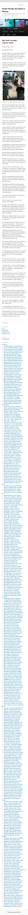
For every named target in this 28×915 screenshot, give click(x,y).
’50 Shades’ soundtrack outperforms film (13, 708)
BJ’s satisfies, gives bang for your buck (13, 609)
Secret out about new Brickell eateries (12, 681)
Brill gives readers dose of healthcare (12, 462)
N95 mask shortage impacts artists (12, 381)
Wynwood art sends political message (12, 400)
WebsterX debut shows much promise (12, 795)
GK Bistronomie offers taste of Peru (12, 643)
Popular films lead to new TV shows (12, 900)
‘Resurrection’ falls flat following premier (13, 866)
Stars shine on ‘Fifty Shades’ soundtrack (13, 789)
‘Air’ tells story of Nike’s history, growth (13, 498)
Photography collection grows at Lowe (13, 384)
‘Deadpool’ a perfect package (10, 506)
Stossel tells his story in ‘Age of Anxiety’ (13, 481)
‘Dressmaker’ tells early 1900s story (12, 409)
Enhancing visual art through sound (12, 366)
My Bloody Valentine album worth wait (13, 773)
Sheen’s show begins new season (11, 901)
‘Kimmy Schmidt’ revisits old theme (12, 862)
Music (3, 34)
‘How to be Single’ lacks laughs (11, 522)
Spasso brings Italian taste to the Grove (13, 682)
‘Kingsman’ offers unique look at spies (13, 527)
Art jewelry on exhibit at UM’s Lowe (12, 354)
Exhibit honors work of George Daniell (13, 370)
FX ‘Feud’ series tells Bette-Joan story (12, 892)
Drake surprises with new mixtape (11, 736)
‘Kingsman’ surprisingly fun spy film (12, 528)
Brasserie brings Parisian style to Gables (13, 617)
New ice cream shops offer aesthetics (12, 670)
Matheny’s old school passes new (11, 468)
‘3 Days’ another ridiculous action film (13, 497)
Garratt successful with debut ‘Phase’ (12, 746)
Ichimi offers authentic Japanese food (12, 651)
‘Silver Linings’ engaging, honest (11, 549)
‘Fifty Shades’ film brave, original (11, 512)
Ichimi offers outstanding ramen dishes (13, 652)
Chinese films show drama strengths (12, 566)
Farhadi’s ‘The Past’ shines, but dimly (12, 570)
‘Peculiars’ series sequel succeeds (12, 441)
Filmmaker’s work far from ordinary (12, 371)
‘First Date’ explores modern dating (12, 808)
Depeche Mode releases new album (12, 732)
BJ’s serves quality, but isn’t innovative (13, 611)
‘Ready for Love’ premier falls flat (11, 865)
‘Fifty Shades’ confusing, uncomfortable (13, 511)
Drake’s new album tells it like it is (12, 739)
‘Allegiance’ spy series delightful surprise (13, 841)
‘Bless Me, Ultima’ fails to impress (12, 503)
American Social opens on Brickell (12, 605)
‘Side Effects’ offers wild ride (10, 544)
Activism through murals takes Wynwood (13, 351)
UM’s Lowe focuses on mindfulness (12, 398)
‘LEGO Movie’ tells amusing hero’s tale (13, 533)
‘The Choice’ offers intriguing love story (13, 552)
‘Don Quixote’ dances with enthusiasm (13, 485)
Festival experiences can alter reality (12, 741)
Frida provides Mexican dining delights (13, 641)
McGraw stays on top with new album (12, 766)
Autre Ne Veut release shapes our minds (13, 722)
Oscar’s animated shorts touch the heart (13, 587)
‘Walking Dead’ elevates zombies (11, 877)
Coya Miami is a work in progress (11, 627)
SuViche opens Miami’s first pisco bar (13, 689)
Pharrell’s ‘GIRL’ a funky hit (10, 779)
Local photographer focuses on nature (13, 374)
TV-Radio (14, 34)
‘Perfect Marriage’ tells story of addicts (13, 443)
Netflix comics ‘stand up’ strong (11, 893)
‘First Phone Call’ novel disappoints (12, 414)
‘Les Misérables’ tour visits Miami (11, 814)
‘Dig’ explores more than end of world (12, 851)
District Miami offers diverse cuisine (12, 633)
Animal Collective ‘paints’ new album (12, 716)
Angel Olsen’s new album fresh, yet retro (13, 714)
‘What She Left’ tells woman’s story (12, 457)
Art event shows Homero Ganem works (13, 352)
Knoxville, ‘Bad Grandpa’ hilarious (12, 574)
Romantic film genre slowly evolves (12, 592)
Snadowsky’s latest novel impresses (12, 476)
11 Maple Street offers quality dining (12, 600)
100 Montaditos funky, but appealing (12, 598)
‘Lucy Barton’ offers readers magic (12, 433)
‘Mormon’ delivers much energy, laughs (13, 817)
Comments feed (5, 332)
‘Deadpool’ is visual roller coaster (11, 508)
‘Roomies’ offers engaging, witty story (12, 444)
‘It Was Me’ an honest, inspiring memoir (13, 425)
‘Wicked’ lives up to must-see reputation (13, 822)
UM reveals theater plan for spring (11, 835)
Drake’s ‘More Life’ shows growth (11, 738)
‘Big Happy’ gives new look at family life (13, 846)
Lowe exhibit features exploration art (12, 376)
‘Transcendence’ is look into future (12, 454)
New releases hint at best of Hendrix (12, 776)
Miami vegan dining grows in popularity (13, 662)
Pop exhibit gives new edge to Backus (12, 385)
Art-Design (15, 28)
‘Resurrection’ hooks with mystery (12, 868)
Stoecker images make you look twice (12, 392)
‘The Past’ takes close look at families (12, 451)
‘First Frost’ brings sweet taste (11, 413)
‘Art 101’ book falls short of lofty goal (12, 406)
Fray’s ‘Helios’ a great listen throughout (13, 744)
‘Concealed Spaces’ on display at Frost (13, 346)
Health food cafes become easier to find (13, 646)
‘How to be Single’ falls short (10, 520)
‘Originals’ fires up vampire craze (11, 863)
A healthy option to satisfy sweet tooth (13, 601)
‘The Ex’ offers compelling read (11, 449)
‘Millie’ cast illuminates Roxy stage (12, 816)
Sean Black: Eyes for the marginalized (12, 389)
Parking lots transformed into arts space (13, 382)
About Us (9, 28)
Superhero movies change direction (12, 593)
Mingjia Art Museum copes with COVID (13, 379)
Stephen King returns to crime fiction (12, 479)
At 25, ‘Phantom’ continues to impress (13, 824)
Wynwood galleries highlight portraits (12, 401)
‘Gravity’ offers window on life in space (13, 517)
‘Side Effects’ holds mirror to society (12, 543)
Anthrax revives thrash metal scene (12, 717)
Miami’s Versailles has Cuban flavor (12, 665)
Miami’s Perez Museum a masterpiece (12, 378)
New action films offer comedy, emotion (13, 581)
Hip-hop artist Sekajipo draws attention (13, 749)
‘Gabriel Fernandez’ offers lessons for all (13, 854)
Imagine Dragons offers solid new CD (12, 757)
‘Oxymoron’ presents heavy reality (12, 711)
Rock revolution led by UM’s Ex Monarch (13, 784)
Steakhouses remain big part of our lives (13, 685)
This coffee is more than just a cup (12, 695)
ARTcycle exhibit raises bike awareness (13, 355)
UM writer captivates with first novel (12, 482)
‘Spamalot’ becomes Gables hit (11, 819)
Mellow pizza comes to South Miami (12, 660)
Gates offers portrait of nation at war (12, 465)
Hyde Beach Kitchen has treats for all (12, 649)
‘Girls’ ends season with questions (12, 855)
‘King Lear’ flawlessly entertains (11, 812)
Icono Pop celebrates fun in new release (13, 754)
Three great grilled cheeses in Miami (12, 697)
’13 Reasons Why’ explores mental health (13, 838)
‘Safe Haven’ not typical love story (12, 541)
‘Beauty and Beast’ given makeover (12, 501)
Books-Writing (5, 31)
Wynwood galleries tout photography (12, 403)
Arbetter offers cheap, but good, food (12, 608)
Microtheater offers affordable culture (12, 830)
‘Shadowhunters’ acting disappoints (12, 871)
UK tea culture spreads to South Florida (13, 703)
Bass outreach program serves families (13, 358)
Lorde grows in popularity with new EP (13, 765)
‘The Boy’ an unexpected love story (12, 447)
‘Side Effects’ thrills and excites (11, 546)
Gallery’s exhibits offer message (11, 373)
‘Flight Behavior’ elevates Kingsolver (12, 416)
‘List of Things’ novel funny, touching (12, 430)
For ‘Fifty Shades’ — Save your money (13, 573)
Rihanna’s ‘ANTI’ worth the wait (11, 782)
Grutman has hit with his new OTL (12, 644)
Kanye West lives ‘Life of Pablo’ (11, 760)
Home (3, 28)
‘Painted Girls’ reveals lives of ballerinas (13, 436)
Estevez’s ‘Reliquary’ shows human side (13, 368)
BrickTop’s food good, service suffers (12, 619)
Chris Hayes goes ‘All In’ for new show (13, 887)
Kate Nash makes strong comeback (12, 762)
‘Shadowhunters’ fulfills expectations (12, 873)
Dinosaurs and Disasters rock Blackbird (13, 733)
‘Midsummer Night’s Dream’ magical (12, 489)
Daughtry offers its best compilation (12, 730)
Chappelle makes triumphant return (12, 884)
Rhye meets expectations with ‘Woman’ (13, 781)
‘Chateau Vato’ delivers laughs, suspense (13, 505)
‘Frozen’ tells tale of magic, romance (12, 516)
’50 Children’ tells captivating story (12, 839)
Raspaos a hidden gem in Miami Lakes (13, 677)
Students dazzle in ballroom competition (13, 492)
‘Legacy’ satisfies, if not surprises (11, 428)
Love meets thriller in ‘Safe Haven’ (12, 578)
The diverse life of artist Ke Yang (11, 393)
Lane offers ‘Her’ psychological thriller (13, 466)
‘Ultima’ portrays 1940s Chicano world (12, 555)
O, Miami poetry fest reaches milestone (13, 473)
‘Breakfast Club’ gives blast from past (12, 804)
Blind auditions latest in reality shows (12, 882)
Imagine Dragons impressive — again (12, 755)
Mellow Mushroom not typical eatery (12, 658)
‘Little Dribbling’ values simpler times (12, 432)
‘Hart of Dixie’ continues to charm (11, 858)
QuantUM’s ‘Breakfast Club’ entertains (12, 832)
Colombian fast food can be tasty (11, 625)
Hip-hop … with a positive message (12, 747)
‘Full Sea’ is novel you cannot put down (13, 417)
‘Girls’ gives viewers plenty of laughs (12, 857)
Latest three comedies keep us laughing (13, 576)
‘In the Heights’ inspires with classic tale (13, 811)
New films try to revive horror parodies (13, 584)
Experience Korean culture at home (12, 638)
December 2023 (5, 339)
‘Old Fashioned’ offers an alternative (12, 536)
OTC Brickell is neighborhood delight (12, 671)
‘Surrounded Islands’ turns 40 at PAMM (13, 349)
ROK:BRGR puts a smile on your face (12, 679)
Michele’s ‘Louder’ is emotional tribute (13, 770)
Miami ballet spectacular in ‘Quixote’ (12, 490)
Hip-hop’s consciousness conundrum (12, 751)
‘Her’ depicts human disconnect (11, 519)
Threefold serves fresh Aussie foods (12, 698)
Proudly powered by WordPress (14, 912)
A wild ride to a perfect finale (10, 562)
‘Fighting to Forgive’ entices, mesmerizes (13, 411)
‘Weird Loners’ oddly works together (12, 879)
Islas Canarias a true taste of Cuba (12, 654)
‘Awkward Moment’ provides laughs (12, 495)
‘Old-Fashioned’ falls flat (9, 538)
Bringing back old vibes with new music (13, 725)
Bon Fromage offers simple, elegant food (13, 616)
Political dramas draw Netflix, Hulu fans (13, 897)
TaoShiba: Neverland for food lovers (12, 692)
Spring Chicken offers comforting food (13, 684)
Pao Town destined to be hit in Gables (12, 673)
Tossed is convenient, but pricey (11, 700)
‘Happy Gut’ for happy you (10, 420)
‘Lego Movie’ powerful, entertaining (12, 532)
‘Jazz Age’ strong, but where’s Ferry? (12, 709)
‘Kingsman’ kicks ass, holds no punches (13, 525)
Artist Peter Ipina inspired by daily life (12, 357)
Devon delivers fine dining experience (12, 628)
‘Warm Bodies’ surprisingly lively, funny (13, 557)
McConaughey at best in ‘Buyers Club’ (13, 579)
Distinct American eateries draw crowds (13, 632)
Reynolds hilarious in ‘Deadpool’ (11, 590)
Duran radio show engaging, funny (12, 889)
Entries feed (5, 330)
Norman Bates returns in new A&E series (13, 895)
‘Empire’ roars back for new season (12, 852)
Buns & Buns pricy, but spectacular (12, 622)
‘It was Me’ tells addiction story (11, 427)
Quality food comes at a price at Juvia (12, 674)
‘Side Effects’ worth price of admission (13, 547)
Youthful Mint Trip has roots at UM (12, 798)
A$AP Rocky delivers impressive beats (13, 712)
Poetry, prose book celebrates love (12, 474)
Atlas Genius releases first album (11, 720)
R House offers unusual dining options (13, 676)
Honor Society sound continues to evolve (13, 752)
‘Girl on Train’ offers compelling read (12, 419)
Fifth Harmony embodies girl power (12, 743)
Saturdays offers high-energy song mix (13, 785)
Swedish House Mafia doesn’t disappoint (13, 790)
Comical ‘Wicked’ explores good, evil (12, 827)
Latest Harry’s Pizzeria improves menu (13, 657)
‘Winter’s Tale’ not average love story (12, 558)
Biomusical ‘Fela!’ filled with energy (12, 825)
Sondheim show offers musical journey (13, 833)
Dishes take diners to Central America (12, 630)
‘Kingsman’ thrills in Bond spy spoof (12, 530)
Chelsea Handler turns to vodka (11, 463)
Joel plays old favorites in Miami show (13, 758)
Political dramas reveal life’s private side (13, 898)
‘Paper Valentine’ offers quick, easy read (13, 439)
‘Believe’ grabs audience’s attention (12, 843)
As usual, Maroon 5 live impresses (12, 719)
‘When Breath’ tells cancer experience (12, 458)
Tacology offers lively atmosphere (11, 690)
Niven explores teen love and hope (12, 470)
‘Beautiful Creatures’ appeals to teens (12, 500)
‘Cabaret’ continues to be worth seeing (13, 806)
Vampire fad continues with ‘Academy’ (13, 595)
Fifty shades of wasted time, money (12, 571)
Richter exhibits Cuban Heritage (11, 387)
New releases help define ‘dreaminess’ (13, 774)
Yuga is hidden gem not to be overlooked (13, 705)
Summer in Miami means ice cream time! (13, 687)
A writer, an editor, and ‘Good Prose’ (12, 460)
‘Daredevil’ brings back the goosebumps (13, 849)
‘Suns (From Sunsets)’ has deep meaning (13, 347)
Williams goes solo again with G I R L (12, 797)
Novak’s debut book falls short (11, 471)
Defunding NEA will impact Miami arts (12, 363)
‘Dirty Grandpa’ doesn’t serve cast (11, 509)
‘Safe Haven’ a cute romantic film (11, 539)
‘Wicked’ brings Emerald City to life (12, 820)
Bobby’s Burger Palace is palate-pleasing (13, 612)
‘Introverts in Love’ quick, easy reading (13, 424)
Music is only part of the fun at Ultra (12, 771)
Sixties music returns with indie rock (12, 787)
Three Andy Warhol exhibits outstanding (13, 395)
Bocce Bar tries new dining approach (12, 614)
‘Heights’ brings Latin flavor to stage (12, 809)
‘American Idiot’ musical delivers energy (13, 801)
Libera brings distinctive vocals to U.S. (13, 763)
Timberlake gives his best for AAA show (13, 792)
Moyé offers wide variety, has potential (13, 668)
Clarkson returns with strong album (12, 728)
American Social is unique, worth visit (13, 603)
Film (16, 31)
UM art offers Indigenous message (12, 397)
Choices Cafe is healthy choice (11, 624)
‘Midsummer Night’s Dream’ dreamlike (13, 487)
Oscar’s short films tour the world (11, 589)
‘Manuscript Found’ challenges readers (13, 435)
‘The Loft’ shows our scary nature (11, 554)
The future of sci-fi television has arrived (13, 904)
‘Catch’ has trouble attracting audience (13, 847)
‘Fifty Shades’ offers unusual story (12, 514)
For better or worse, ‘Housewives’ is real (13, 890)
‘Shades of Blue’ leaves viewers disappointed (14, 870)
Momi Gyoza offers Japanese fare (11, 666)
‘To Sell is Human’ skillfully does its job (13, 452)
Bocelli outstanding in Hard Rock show (13, 724)
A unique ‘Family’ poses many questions (13, 881)
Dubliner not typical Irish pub (10, 635)
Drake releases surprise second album (13, 735)
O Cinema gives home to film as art (12, 585)
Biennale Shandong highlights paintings (13, 360)
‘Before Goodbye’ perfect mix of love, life (13, 408)
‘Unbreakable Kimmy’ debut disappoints (13, 876)
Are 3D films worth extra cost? (11, 565)
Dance (11, 31)
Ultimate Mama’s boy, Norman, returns (13, 906)
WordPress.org (5, 333)
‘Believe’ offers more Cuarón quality (12, 844)
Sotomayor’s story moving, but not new (13, 478)
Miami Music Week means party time (12, 768)
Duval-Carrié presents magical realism (12, 365)
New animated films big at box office (12, 582)
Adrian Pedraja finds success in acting (13, 563)
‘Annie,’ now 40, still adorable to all (12, 803)
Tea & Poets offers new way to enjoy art (13, 693)
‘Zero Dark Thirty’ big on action (11, 560)
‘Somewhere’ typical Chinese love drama (13, 551)
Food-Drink (21, 31)
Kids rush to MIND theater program (12, 828)
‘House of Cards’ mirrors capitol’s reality (13, 860)
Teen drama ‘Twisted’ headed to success (13, 903)
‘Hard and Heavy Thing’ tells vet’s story (13, 422)
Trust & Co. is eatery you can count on (13, 701)
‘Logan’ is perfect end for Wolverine (12, 535)
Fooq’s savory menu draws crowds (12, 639)
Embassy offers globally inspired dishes (13, 636)
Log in (3, 328)
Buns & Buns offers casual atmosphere (13, 620)
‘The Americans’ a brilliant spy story (12, 874)
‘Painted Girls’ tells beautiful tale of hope (13, 438)
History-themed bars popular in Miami (12, 647)
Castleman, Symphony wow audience (12, 727)
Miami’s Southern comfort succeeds (12, 663)
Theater (8, 34)
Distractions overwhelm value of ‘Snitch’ (13, 568)
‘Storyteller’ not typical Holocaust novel (13, 446)
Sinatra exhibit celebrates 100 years (12, 390)
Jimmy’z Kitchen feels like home (11, 655)
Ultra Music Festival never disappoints (13, 793)
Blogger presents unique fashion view (12, 362)
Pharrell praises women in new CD (12, 777)
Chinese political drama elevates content (13, 885)
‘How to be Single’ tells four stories (12, 524)
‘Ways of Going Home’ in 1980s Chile (12, 455)
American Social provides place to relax (13, 606)
